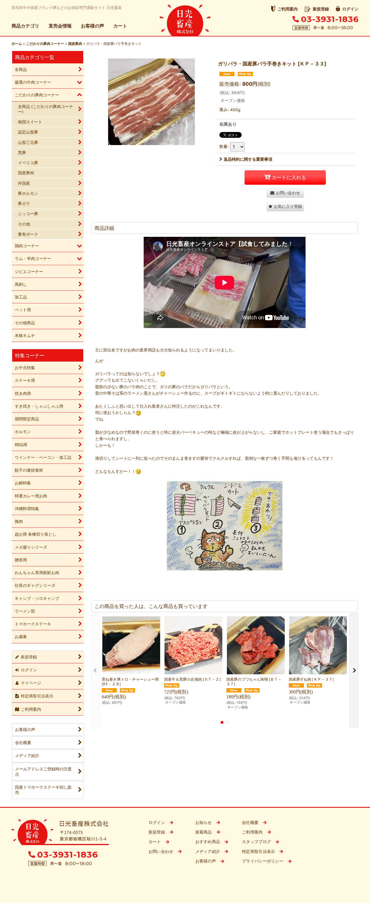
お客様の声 (92, 26)
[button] (285, 206)
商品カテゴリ (25, 26)
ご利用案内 (288, 8)
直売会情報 (60, 26)
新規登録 (321, 8)
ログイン (350, 8)
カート (120, 26)
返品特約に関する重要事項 (248, 159)
